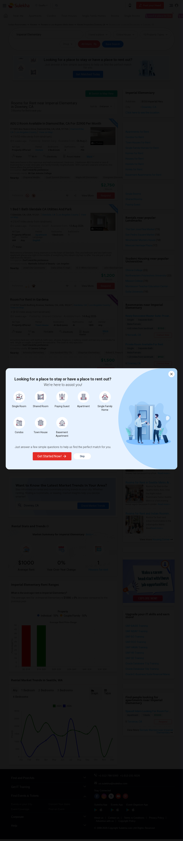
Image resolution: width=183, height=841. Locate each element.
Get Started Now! (49, 456)
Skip (82, 456)
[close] (171, 374)
